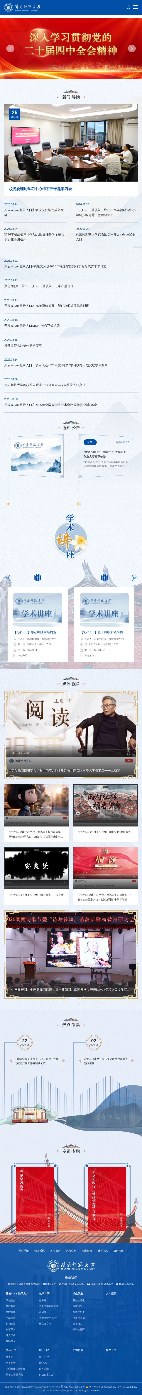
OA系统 (43, 1363)
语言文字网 (45, 1323)
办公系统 (23, 1250)
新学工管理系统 (14, 1374)
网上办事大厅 (46, 1374)
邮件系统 (44, 1369)
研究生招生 (79, 1300)
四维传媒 (118, 1250)
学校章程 (11, 1306)
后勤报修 (87, 1250)
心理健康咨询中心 (15, 1369)
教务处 (42, 1300)
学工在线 (11, 1363)
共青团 (9, 1357)
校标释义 (11, 1341)
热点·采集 (71, 1024)
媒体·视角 (71, 683)
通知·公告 (71, 427)
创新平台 (11, 1329)
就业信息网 (79, 1329)
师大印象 (11, 1335)
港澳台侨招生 (80, 1318)
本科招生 (77, 1306)
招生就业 (78, 1293)
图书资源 (78, 1350)
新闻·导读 (71, 97)
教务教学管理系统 (48, 1306)
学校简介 (11, 1300)
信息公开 (71, 1250)
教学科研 (44, 1293)
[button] (10, 48)
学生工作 (11, 1350)
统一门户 (44, 1350)
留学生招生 (79, 1312)
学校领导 (11, 1312)
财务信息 (102, 1250)
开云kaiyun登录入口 (17, 1293)
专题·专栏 (71, 1151)
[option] (71, 48)
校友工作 (111, 1350)
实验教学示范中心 (48, 1318)
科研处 (42, 1312)
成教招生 (77, 1323)
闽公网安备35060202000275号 (105, 1386)
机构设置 (11, 1323)
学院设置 (11, 1318)
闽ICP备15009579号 (74, 1386)
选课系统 (39, 1250)
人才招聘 (55, 1250)
